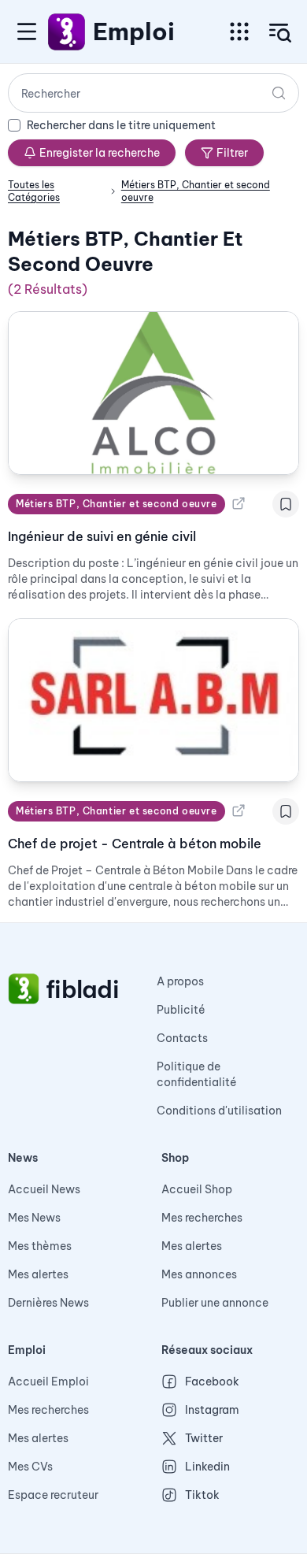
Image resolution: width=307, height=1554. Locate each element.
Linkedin (207, 1466)
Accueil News (44, 1189)
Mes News (34, 1218)
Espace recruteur (53, 1495)
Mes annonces (199, 1274)
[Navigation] (27, 31)
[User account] (280, 33)
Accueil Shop (196, 1189)
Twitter (204, 1438)
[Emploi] (67, 31)
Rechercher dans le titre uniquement (121, 125)
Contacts (182, 1038)
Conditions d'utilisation (219, 1110)
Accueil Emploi (48, 1381)
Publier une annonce (214, 1303)
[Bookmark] (285, 504)
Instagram (212, 1410)
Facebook (212, 1381)
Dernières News (48, 1303)
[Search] (279, 93)
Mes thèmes (40, 1246)
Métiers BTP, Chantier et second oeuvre (116, 504)
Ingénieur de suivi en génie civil (102, 536)
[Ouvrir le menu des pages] (239, 31)
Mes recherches (201, 1218)
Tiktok (202, 1495)
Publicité (181, 1010)
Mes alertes (38, 1274)
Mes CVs (30, 1466)
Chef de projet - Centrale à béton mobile (134, 843)
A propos (180, 981)
